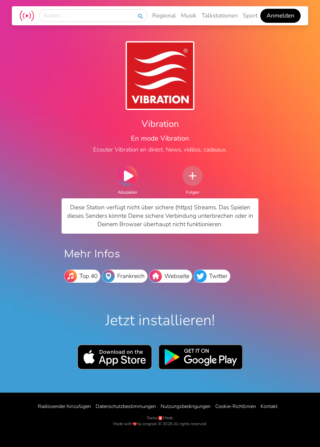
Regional (164, 16)
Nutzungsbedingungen (186, 406)
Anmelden (280, 16)
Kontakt (269, 406)
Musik (189, 16)
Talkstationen (220, 16)
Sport (250, 16)
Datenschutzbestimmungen (126, 406)
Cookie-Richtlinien (235, 406)
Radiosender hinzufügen (64, 406)
